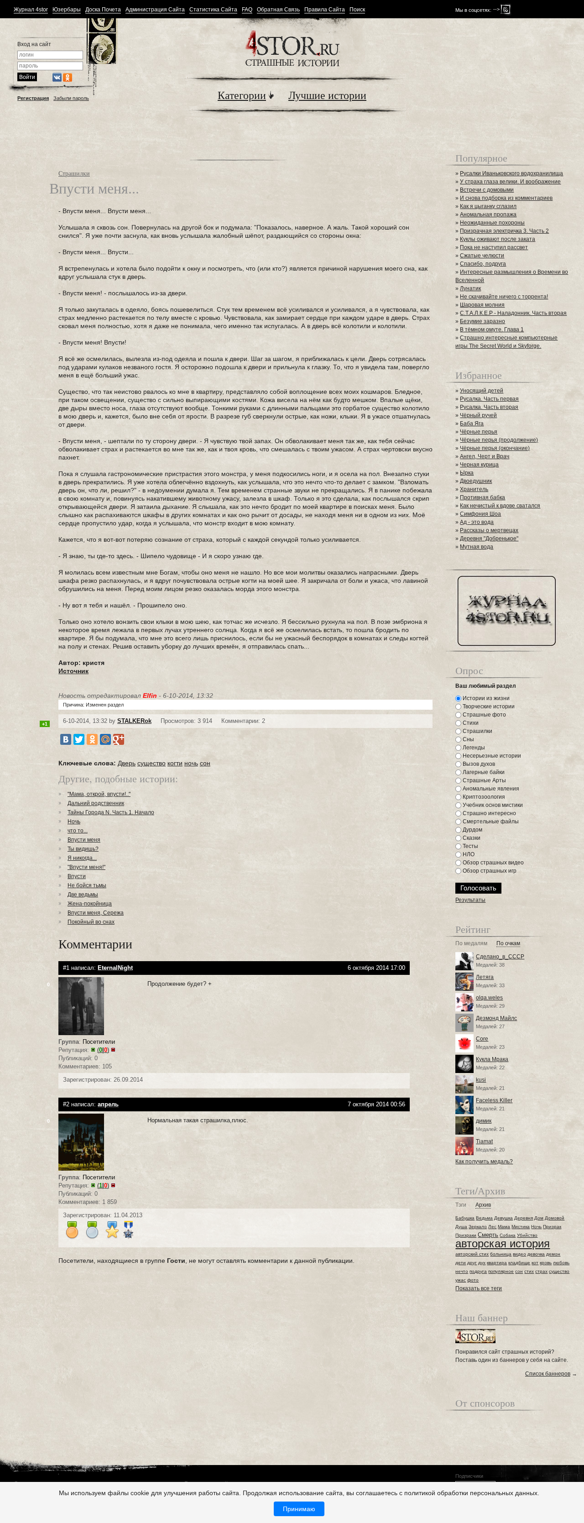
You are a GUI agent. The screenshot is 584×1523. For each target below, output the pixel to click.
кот (535, 1262)
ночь (191, 763)
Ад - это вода (477, 522)
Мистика (520, 1226)
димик (483, 1121)
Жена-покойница (90, 903)
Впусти (77, 876)
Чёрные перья (478, 432)
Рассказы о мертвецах (489, 530)
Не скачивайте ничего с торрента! (504, 296)
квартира (497, 1262)
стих (529, 1271)
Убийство (527, 1235)
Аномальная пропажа (488, 214)
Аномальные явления (490, 788)
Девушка (503, 1217)
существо (151, 763)
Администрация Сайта (155, 10)
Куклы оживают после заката (497, 239)
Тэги (460, 1205)
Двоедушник (476, 481)
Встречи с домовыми (487, 190)
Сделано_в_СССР (500, 956)
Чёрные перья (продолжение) (499, 440)
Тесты (469, 846)
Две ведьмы (83, 894)
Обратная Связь (278, 10)
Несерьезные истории (491, 756)
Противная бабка (482, 497)
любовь (561, 1262)
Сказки (470, 838)
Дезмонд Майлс (496, 1018)
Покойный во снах (91, 922)
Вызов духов (478, 764)
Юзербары (66, 10)
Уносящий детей (481, 390)
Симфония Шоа (480, 514)
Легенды (473, 747)
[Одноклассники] (92, 739)
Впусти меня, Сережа (96, 913)
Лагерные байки (483, 772)
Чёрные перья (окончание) (495, 448)
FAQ (247, 10)
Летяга (485, 977)
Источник (73, 671)
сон (205, 763)
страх (541, 1271)
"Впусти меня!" (86, 867)
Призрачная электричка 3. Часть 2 (504, 231)
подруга (478, 1271)
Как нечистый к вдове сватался (500, 505)
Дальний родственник (96, 803)
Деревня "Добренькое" (489, 538)
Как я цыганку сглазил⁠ (488, 206)
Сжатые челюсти (482, 255)
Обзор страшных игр (488, 871)
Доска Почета (103, 10)
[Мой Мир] (105, 739)
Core (482, 1039)
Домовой (554, 1217)
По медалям (471, 944)
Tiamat (484, 1141)
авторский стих (472, 1253)
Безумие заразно (482, 321)
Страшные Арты (483, 780)
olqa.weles (489, 997)
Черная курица (479, 464)
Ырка (467, 473)
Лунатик (470, 288)
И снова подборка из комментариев (506, 198)
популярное (501, 1271)
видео (519, 1253)
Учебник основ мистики (492, 805)
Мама (504, 1226)
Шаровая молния (482, 305)
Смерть (488, 1234)
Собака (508, 1235)
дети (460, 1262)
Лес (492, 1226)
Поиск (357, 10)
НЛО (467, 854)
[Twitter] (78, 739)
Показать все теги (478, 1288)
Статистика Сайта (213, 10)
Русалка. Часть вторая (489, 407)
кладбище (519, 1262)
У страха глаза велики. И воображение (510, 181)
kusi (481, 1080)
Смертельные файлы (490, 821)
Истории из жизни (485, 698)
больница (500, 1253)
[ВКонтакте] (65, 739)
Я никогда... (82, 858)
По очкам (508, 944)
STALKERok (134, 720)
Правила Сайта (324, 10)
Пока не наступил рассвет (494, 247)
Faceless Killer (494, 1100)
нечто (461, 1271)
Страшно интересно (488, 813)
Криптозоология (483, 797)
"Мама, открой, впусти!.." (99, 794)
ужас (460, 1279)
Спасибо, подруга (483, 264)
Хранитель (474, 489)
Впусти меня (84, 840)
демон (553, 1253)
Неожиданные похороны (492, 223)
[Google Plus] (118, 739)
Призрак (552, 1226)
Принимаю (299, 1509)
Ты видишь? (83, 849)
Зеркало (478, 1226)
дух (481, 1262)
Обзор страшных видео (492, 862)
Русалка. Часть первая (489, 399)
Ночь (74, 821)
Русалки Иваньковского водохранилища (511, 173)
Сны (467, 739)
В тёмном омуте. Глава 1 (492, 329)
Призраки (465, 1235)
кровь (546, 1262)
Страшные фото (483, 715)
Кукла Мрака (492, 1059)
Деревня (523, 1217)
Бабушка (464, 1217)
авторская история (502, 1243)
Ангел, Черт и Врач (484, 456)
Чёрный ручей (478, 415)
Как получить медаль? (484, 1161)
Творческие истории (488, 706)
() (103, 1050)
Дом (538, 1217)
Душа (461, 1226)
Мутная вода (476, 547)
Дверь (127, 763)
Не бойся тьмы (87, 885)
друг (472, 1262)
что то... (78, 830)
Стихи (470, 723)
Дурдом (471, 830)
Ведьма (484, 1217)
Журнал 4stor (31, 10)
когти (174, 763)
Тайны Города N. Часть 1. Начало (111, 812)
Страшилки (74, 173)
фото (473, 1279)
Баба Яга (472, 423)
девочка (536, 1253)
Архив (483, 1205)
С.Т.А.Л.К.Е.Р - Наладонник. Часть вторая (513, 313)
